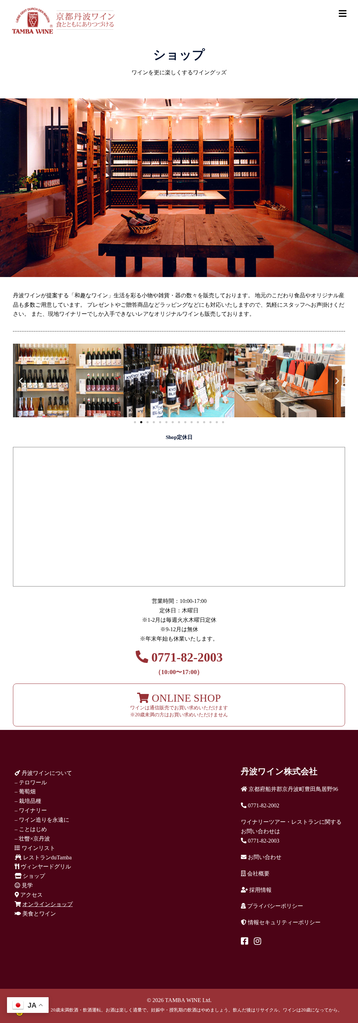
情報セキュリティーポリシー (283, 922)
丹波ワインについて (46, 773)
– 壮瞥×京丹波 (32, 839)
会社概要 (258, 873)
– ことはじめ (31, 829)
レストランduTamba (47, 857)
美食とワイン (38, 914)
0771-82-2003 (185, 662)
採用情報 (260, 890)
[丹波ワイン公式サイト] (63, 20)
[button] (20, 380)
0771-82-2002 (262, 805)
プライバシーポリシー (274, 906)
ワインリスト (37, 848)
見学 (26, 885)
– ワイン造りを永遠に (42, 820)
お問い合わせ (263, 857)
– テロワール (31, 782)
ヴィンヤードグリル (45, 866)
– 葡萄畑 (25, 791)
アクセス (31, 895)
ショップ (33, 876)
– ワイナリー (31, 810)
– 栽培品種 (28, 801)
